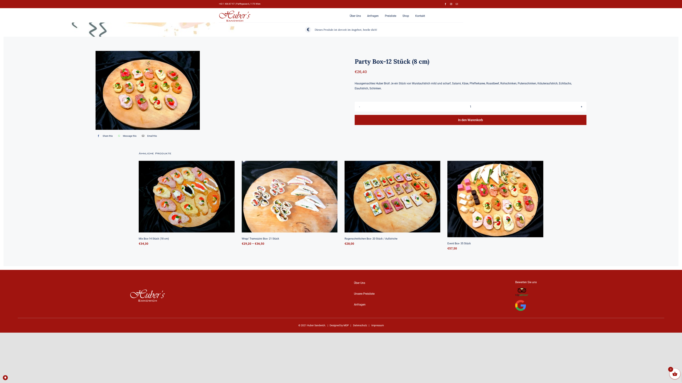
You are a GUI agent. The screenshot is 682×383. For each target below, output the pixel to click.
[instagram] (451, 4)
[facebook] (445, 4)
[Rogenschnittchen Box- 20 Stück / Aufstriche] (392, 196)
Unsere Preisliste (364, 293)
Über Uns (359, 283)
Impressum (377, 325)
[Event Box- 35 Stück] (495, 199)
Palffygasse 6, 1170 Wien (248, 4)
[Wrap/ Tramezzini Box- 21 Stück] (289, 196)
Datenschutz (360, 325)
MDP (346, 325)
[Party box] (148, 90)
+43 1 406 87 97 (227, 4)
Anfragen (360, 304)
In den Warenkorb (470, 120)
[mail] (457, 4)
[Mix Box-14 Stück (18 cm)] (186, 196)
